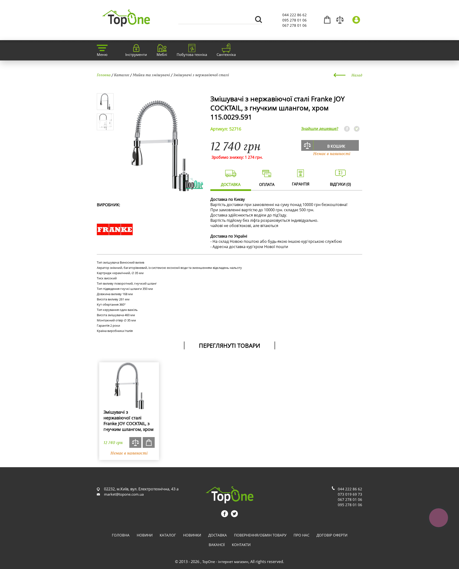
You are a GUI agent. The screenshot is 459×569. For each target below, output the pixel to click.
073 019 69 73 (350, 494)
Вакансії (217, 544)
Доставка (217, 535)
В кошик (336, 146)
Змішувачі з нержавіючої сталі (201, 74)
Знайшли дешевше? (319, 128)
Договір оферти (332, 535)
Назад (356, 75)
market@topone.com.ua (124, 494)
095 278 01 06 (294, 20)
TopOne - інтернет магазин (225, 561)
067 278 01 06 (294, 25)
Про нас (301, 535)
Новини (145, 535)
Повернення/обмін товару (260, 535)
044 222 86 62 (294, 14)
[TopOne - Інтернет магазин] (126, 23)
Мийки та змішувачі (151, 74)
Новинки (192, 535)
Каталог (121, 74)
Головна (104, 74)
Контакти (241, 544)
